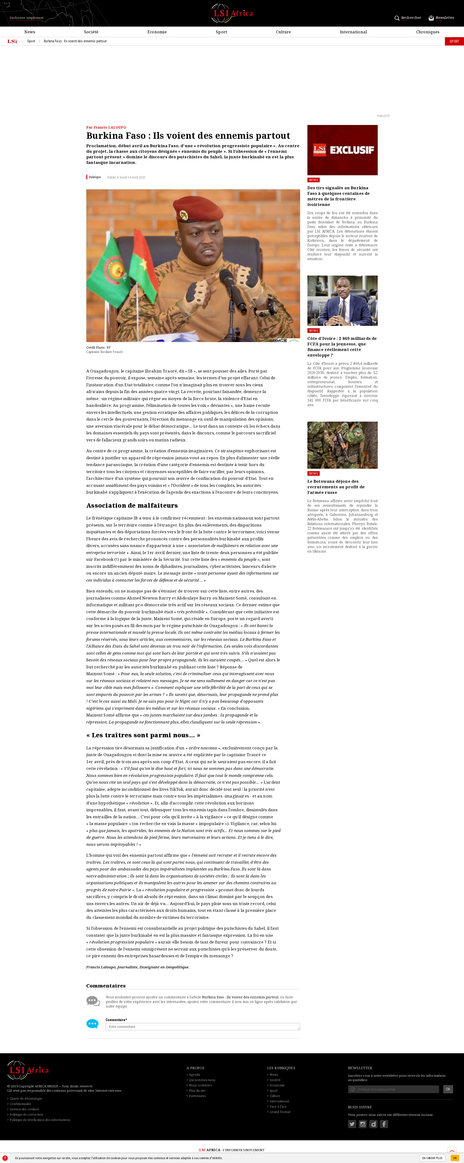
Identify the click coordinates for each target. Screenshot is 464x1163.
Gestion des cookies (24, 1109)
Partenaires (197, 1096)
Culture (275, 1096)
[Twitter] (352, 1124)
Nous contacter (200, 1085)
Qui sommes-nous (202, 1080)
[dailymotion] (373, 1124)
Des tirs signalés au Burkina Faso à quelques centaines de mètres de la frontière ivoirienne (338, 196)
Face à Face (278, 1106)
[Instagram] (363, 1124)
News (313, 180)
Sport (274, 1090)
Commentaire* (116, 1020)
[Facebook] (384, 1124)
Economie (277, 1085)
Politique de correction (26, 1114)
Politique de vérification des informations (40, 1120)
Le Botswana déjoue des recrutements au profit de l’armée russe (336, 486)
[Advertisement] (232, 79)
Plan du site (197, 1090)
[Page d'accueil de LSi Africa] (12, 41)
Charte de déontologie (26, 1098)
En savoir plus (432, 1158)
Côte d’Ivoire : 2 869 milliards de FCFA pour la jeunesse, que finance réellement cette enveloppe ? (342, 347)
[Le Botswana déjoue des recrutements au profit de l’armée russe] (342, 445)
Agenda (194, 1074)
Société (275, 1080)
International (279, 1101)
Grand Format (280, 1112)
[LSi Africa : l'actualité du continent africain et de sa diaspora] (232, 13)
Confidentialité (20, 1104)
